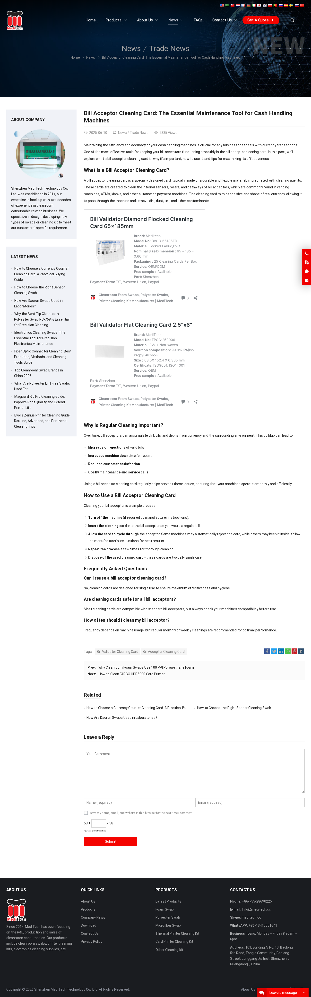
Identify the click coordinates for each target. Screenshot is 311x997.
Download (88, 925)
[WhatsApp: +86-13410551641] (306, 271)
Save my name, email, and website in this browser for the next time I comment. (141, 813)
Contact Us (90, 933)
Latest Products (168, 901)
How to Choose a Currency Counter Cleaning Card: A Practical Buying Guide (144, 708)
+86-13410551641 (263, 925)
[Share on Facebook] (267, 652)
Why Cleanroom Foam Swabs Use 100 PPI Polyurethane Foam (146, 667)
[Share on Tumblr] (301, 652)
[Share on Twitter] (274, 652)
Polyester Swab (168, 917)
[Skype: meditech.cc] (306, 262)
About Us (88, 901)
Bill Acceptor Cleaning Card (164, 652)
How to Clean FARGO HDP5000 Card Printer (132, 674)
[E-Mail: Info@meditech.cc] (306, 280)
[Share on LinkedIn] (280, 652)
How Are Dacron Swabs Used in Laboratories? (121, 718)
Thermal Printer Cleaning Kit (177, 933)
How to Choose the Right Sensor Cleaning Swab (234, 708)
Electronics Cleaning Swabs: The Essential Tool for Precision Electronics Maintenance (39, 338)
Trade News (169, 48)
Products (88, 909)
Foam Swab (165, 909)
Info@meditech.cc (256, 909)
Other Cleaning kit (169, 950)
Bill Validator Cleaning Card (117, 652)
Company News (93, 917)
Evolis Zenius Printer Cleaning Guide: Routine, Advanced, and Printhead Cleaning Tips (42, 420)
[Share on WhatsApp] (287, 652)
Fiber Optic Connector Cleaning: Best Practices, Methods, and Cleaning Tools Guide (42, 356)
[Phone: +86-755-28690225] (306, 253)
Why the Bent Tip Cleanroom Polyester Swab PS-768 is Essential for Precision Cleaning (41, 319)
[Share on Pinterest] (294, 652)
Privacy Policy (91, 941)
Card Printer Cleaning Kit (174, 941)
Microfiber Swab (168, 925)
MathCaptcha (100, 831)
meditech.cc (251, 917)
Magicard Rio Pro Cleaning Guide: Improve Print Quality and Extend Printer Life (39, 402)
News (131, 48)
